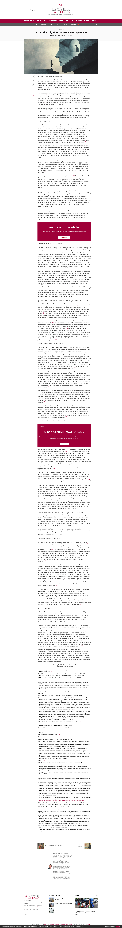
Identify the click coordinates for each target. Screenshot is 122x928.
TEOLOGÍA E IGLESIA (41, 20)
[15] (53, 322)
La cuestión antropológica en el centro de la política (63, 899)
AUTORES (52, 24)
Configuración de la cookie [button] (109, 926)
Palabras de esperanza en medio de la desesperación (63, 904)
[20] (48, 386)
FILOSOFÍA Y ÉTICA (52, 20)
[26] (77, 508)
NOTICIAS (59, 24)
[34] (80, 604)
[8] (74, 175)
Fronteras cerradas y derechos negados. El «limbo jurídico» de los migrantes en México (85, 913)
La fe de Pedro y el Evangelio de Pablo (53, 845)
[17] (56, 339)
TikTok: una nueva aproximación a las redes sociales (74, 845)
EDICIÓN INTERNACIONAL (69, 24)
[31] (45, 560)
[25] (89, 479)
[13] (78, 305)
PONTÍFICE (86, 20)
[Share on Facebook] (33, 76)
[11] (81, 267)
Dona (64, 444)
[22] (66, 416)
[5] (78, 149)
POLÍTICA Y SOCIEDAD (29, 20)
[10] (62, 211)
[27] (57, 517)
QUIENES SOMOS (43, 24)
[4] (85, 141)
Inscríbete (64, 237)
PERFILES (94, 20)
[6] (43, 156)
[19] (40, 382)
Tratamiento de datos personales (51, 924)
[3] (47, 136)
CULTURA (61, 20)
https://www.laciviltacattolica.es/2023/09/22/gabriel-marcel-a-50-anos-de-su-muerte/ (61, 800)
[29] (88, 543)
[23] (66, 451)
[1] (46, 94)
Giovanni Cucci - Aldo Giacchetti (58, 35)
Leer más (81, 926)
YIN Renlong (87, 924)
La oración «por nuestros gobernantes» (63, 909)
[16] (67, 328)
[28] (71, 525)
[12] (64, 284)
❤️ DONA (80, 24)
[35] (82, 645)
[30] (52, 549)
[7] (45, 172)
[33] (57, 585)
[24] (54, 468)
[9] (48, 200)
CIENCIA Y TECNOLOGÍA (77, 20)
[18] (75, 367)
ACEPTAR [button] (118, 926)
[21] (44, 401)
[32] (69, 579)
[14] (44, 313)
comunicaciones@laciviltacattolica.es (32, 906)
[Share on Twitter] (33, 80)
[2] (44, 102)
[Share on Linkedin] (33, 84)
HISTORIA (68, 20)
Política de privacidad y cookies (66, 924)
